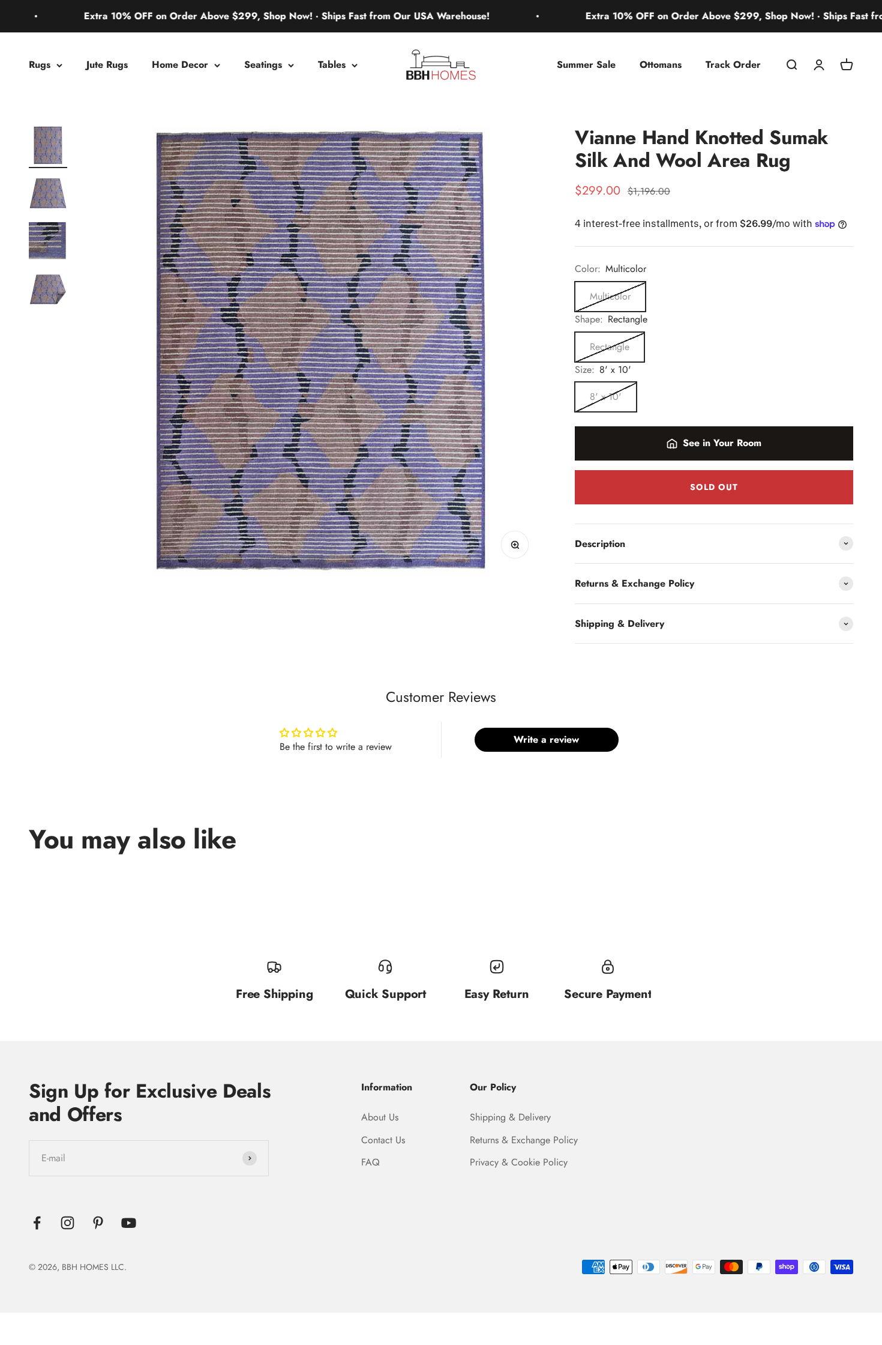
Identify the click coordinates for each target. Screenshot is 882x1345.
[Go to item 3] (48, 243)
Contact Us (383, 1140)
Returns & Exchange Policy (524, 1140)
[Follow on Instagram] (67, 1223)
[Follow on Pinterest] (98, 1223)
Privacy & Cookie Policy (519, 1162)
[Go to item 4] (48, 291)
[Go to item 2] (48, 195)
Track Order (733, 64)
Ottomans (661, 64)
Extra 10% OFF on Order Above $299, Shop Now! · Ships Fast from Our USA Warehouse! (252, 16)
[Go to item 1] (48, 147)
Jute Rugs (107, 64)
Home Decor (180, 64)
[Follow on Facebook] (37, 1223)
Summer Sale (586, 64)
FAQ (370, 1162)
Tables (332, 64)
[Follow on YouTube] (129, 1223)
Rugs (39, 64)
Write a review (546, 739)
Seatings (263, 64)
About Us (379, 1117)
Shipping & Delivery (510, 1117)
